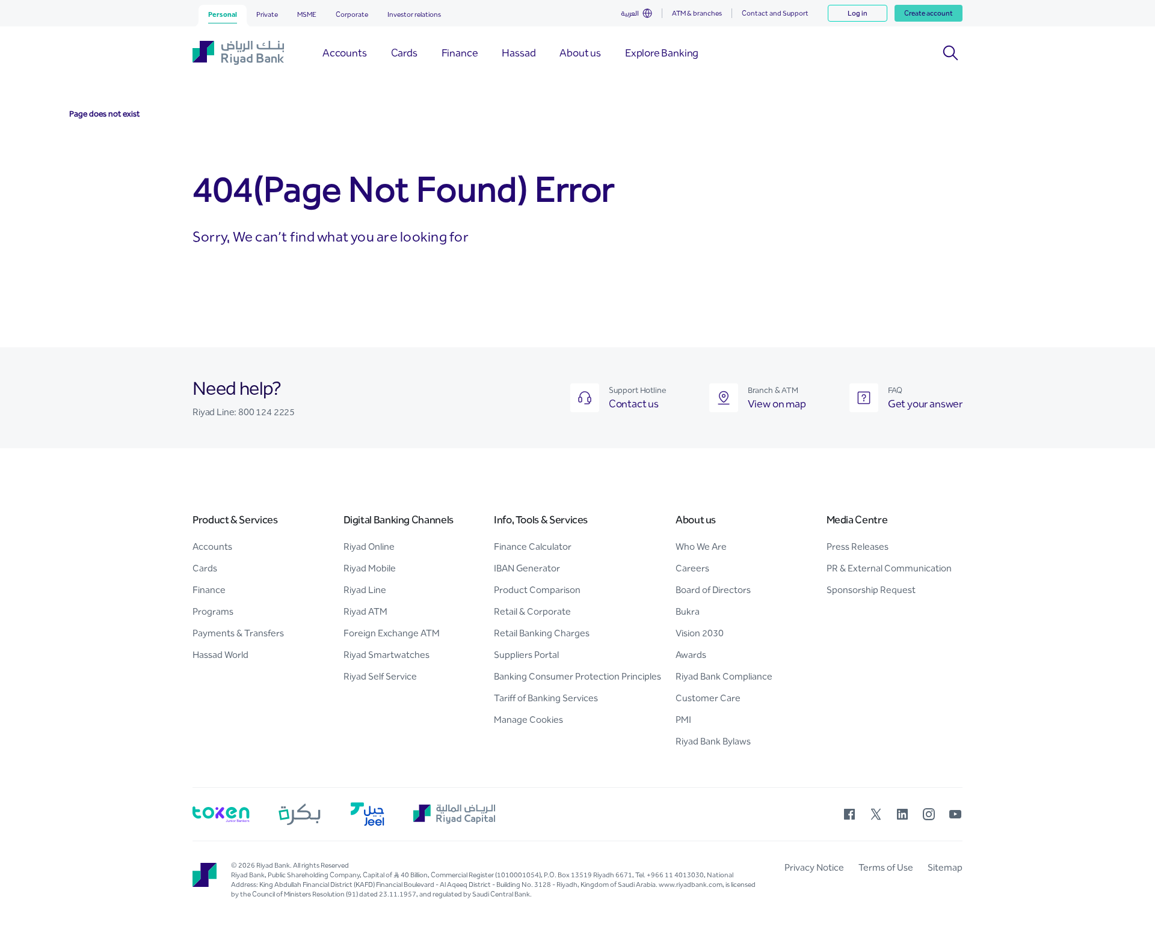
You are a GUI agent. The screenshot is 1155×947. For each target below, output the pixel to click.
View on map (777, 403)
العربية (630, 13)
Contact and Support (775, 13)
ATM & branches (697, 13)
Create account (928, 13)
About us (696, 519)
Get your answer (925, 403)
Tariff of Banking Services (546, 698)
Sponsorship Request (871, 589)
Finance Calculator (532, 546)
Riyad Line (364, 589)
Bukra (688, 611)
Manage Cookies (528, 719)
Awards (691, 654)
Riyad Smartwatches (386, 654)
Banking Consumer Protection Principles (577, 676)
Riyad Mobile (369, 568)
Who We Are (701, 546)
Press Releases (858, 546)
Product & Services (235, 519)
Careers (692, 568)
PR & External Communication (889, 568)
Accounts (212, 546)
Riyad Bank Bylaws (713, 741)
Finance (209, 589)
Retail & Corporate (532, 611)
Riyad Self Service (380, 676)
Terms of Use (885, 867)
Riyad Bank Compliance (724, 676)
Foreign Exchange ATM (391, 633)
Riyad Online (369, 546)
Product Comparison (537, 589)
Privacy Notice (814, 867)
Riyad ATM (365, 611)
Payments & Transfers (238, 633)
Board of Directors (713, 589)
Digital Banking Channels (398, 519)
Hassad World (220, 654)
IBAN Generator (527, 568)
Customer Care (708, 698)
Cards (204, 568)
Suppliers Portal (526, 654)
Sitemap (945, 867)
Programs (212, 611)
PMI (683, 719)
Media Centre (857, 519)
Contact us (634, 403)
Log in (857, 13)
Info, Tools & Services (541, 519)
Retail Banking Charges (542, 633)
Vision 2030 (700, 633)
